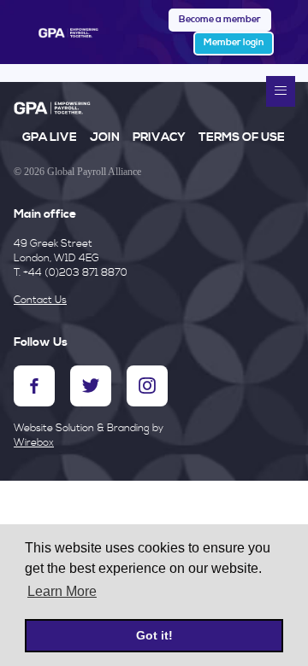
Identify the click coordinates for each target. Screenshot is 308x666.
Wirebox (34, 442)
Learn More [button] (62, 591)
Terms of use (241, 137)
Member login (234, 43)
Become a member (220, 20)
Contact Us (40, 300)
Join (105, 137)
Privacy (159, 137)
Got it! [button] (154, 635)
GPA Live (49, 137)
